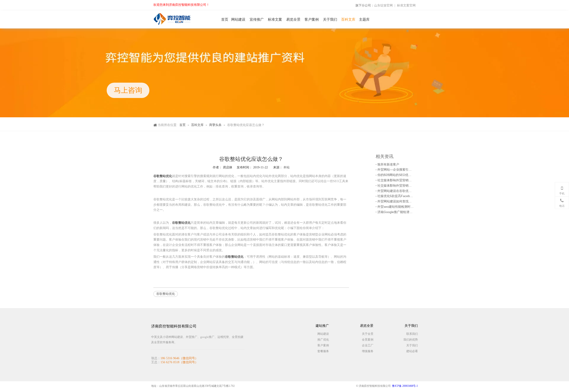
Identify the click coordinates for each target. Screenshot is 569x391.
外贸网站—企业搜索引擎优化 (395, 169)
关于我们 (412, 345)
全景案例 (367, 339)
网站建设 (323, 333)
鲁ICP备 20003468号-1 (405, 385)
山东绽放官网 (383, 5)
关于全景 (367, 333)
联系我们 (412, 333)
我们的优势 (410, 339)
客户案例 (323, 345)
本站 (286, 167)
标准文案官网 (406, 5)
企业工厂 (367, 345)
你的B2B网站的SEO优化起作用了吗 (395, 175)
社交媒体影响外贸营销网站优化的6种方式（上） (395, 185)
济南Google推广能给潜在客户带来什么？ (395, 212)
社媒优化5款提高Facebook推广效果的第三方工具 (395, 196)
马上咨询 (128, 90)
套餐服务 (323, 351)
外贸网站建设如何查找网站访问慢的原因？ (395, 201)
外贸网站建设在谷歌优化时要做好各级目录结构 (395, 191)
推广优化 (323, 339)
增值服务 (367, 351)
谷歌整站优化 (165, 293)
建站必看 (412, 351)
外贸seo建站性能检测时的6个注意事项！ (395, 206)
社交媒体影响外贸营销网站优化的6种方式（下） (395, 180)
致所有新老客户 (388, 164)
